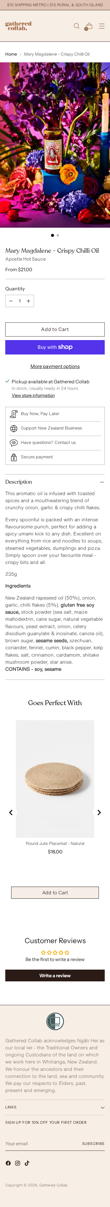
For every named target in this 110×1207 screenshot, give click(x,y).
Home (11, 54)
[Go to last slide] (11, 812)
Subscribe (93, 1143)
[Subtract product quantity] (11, 301)
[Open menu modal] (102, 26)
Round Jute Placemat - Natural (55, 843)
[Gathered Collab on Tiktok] (27, 1164)
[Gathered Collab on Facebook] (8, 1164)
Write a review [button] (55, 975)
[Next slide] (99, 812)
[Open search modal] (76, 26)
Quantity (15, 289)
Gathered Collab (53, 1185)
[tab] (55, 594)
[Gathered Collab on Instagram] (18, 1164)
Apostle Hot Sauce (25, 259)
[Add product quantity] (28, 301)
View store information (33, 395)
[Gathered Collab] (18, 26)
